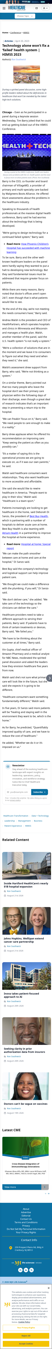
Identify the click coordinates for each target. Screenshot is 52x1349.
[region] (26, 1316)
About (26, 1208)
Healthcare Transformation (15, 815)
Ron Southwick (14, 891)
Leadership (9, 820)
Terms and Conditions (26, 1222)
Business (38, 820)
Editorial (26, 1215)
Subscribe (38, 792)
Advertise (26, 1212)
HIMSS (28, 825)
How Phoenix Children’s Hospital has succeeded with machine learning (28, 248)
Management (24, 820)
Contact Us (26, 1219)
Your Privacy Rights (26, 1232)
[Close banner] (48, 4)
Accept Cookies (26, 1343)
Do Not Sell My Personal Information (26, 1229)
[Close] (49, 1288)
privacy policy (15, 800)
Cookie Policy (24, 1322)
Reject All (26, 1335)
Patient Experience (13, 825)
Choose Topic (23, 16)
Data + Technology (40, 815)
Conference (15, 32)
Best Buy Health (39, 516)
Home (5, 32)
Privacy (26, 1225)
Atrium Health (10, 533)
